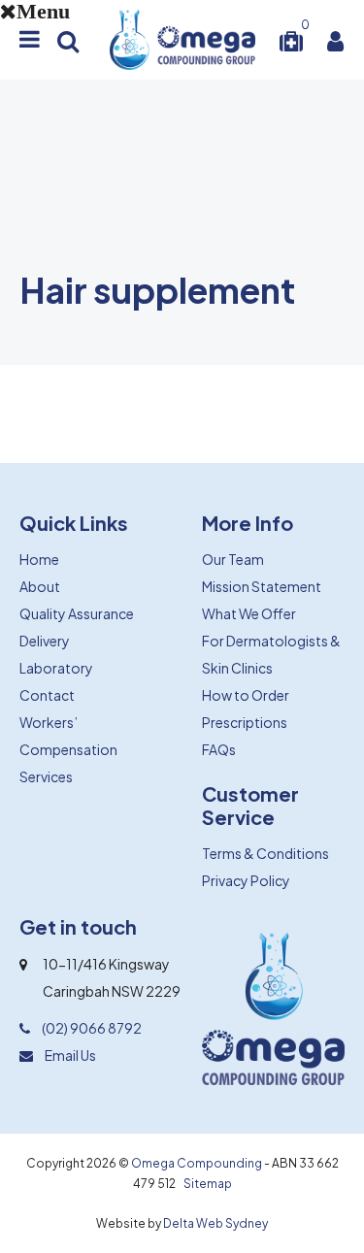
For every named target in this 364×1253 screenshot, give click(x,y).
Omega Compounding (196, 1163)
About (39, 586)
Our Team (233, 559)
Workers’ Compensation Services (68, 749)
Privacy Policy (246, 880)
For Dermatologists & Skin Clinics (271, 654)
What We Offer (249, 613)
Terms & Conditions (265, 853)
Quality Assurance (76, 613)
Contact (47, 695)
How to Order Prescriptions (245, 708)
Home (39, 559)
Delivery (44, 640)
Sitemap (207, 1183)
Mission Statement (261, 586)
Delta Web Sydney (215, 1223)
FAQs (219, 749)
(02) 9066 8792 (91, 1028)
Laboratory (56, 667)
